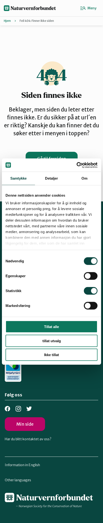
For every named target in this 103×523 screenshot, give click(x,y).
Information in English (22, 465)
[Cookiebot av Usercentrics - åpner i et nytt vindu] (76, 165)
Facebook (7, 408)
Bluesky (29, 408)
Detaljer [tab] (51, 178)
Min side (25, 424)
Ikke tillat (51, 355)
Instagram (18, 408)
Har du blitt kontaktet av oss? (28, 439)
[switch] (90, 276)
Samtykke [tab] (18, 178)
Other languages (18, 480)
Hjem (7, 21)
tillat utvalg (51, 341)
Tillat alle (51, 327)
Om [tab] (84, 178)
